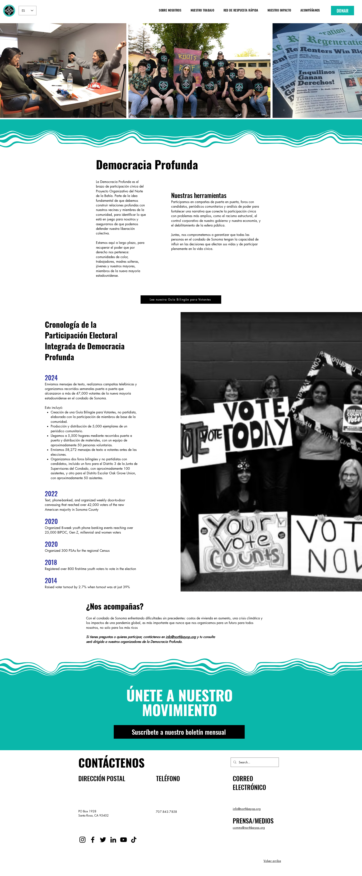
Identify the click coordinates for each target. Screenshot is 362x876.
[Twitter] (103, 840)
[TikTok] (134, 840)
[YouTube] (123, 840)
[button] (170, 9)
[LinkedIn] (113, 840)
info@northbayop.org (181, 637)
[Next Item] (354, 71)
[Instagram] (82, 840)
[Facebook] (93, 840)
